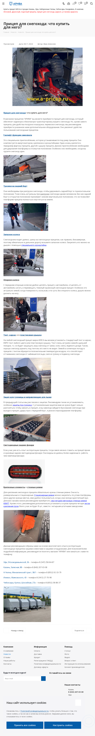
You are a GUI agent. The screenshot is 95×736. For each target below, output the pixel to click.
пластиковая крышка (30, 335)
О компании (8, 651)
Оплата (37, 651)
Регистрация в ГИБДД (43, 660)
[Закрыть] (78, 703)
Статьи (67, 651)
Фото (67, 654)
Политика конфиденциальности (47, 664)
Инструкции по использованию (78, 664)
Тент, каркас (9, 335)
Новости (7, 654)
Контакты (7, 664)
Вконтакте (51, 678)
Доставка (38, 654)
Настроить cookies (63, 725)
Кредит (37, 657)
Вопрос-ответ (70, 660)
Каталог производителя (74, 667)
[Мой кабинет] (68, 3)
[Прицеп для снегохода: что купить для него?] (47, 77)
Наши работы (9, 660)
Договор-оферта (41, 667)
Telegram (57, 678)
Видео (67, 657)
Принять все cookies (25, 725)
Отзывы (6, 657)
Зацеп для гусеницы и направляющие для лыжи (27, 397)
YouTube (63, 678)
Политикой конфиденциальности (34, 711)
